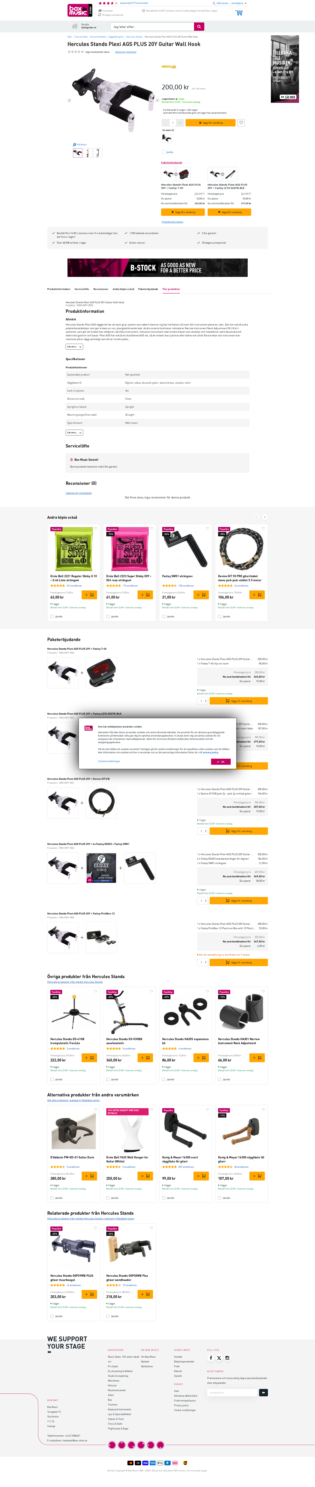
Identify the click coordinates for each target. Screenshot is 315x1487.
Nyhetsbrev (147, 1366)
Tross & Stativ (115, 1423)
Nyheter (145, 1361)
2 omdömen (73, 1048)
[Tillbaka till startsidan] (75, 26)
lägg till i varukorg (241, 700)
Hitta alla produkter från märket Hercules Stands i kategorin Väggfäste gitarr (91, 1218)
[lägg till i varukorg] (89, 594)
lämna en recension (125, 51)
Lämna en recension (79, 493)
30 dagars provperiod (112, 15)
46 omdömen (241, 585)
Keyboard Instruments (119, 1409)
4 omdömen (184, 1048)
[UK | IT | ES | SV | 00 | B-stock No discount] (157, 268)
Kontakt (178, 1356)
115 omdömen (130, 585)
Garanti (178, 1375)
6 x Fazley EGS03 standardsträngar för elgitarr (223, 858)
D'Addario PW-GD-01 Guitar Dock (72, 1157)
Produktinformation (58, 289)
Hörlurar (112, 1385)
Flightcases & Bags (118, 1428)
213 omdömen (74, 585)
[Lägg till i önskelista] (241, 122)
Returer (178, 1371)
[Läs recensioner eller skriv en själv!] (75, 52)
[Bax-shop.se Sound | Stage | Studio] (79, 10)
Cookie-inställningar (185, 1410)
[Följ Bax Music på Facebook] (211, 1358)
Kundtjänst (182, 1350)
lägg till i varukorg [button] (213, 122)
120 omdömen (186, 585)
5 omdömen (129, 1048)
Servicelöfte (82, 289)
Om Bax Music (148, 1356)
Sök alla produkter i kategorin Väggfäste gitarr (73, 1100)
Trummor (113, 1404)
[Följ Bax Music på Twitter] (219, 1358)
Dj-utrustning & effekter (120, 1371)
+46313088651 (72, 1435)
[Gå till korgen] (239, 11)
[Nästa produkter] (265, 517)
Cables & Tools (116, 1418)
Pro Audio (113, 1366)
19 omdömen (129, 1285)
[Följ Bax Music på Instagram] (227, 1358)
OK (223, 761)
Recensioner (100, 289)
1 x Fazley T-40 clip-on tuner (213, 663)
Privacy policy (181, 1405)
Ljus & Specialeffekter (119, 1414)
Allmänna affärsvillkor (186, 1395)
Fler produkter (171, 289)
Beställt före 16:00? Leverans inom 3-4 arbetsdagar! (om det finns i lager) (182, 10)
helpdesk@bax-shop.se (75, 1440)
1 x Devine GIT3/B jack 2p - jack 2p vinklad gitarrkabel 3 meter (226, 793)
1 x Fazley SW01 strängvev (211, 863)
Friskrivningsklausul (185, 1400)
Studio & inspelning (118, 1375)
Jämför (59, 616)
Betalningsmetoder (184, 1361)
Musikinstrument (117, 1390)
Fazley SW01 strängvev (177, 576)
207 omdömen (186, 1166)
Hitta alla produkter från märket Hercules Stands (75, 981)
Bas (110, 1399)
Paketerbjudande (148, 289)
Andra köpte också (123, 289)
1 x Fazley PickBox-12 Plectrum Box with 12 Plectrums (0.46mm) (226, 928)
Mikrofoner (113, 1380)
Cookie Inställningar (109, 761)
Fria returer (107, 10)
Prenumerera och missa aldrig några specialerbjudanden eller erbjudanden (237, 1380)
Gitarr (111, 1394)
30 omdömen (241, 1166)
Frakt (177, 1366)
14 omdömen (74, 1285)
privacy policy (210, 752)
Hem (176, 1390)
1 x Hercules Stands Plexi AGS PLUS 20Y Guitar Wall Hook (226, 659)
